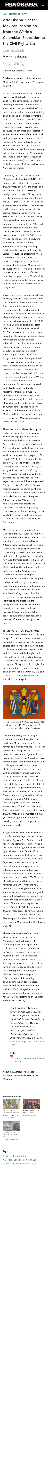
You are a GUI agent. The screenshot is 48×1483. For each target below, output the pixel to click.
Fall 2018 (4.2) (17, 50)
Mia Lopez (22, 56)
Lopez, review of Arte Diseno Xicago (29, 1058)
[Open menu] (42, 5)
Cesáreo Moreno (11, 1156)
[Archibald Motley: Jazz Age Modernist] (31, 1104)
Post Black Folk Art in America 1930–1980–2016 (10, 1134)
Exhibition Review (15, 14)
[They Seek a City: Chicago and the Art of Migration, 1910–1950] (11, 1104)
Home (6, 50)
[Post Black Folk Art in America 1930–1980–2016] (11, 1126)
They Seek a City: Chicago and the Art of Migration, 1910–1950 (11, 1112)
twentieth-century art (26, 1163)
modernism (8, 1163)
